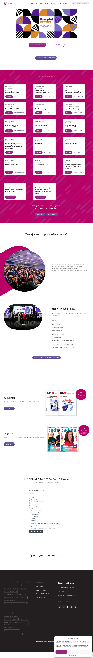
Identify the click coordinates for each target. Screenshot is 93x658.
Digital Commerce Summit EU (11, 619)
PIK (27, 603)
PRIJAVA (37, 44)
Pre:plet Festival (15, 588)
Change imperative (8, 637)
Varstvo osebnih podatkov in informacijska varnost (15, 597)
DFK (20, 582)
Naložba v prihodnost (35, 654)
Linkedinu (60, 555)
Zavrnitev (73, 652)
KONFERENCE (52, 214)
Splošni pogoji (52, 641)
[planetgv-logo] (10, 3)
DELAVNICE (40, 214)
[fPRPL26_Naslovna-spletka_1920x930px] (46, 23)
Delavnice (39, 586)
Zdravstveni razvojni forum (10, 594)
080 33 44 (61, 591)
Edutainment (7, 585)
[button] (90, 638)
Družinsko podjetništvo (13, 606)
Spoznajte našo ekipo (59, 274)
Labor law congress (17, 613)
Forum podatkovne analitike (10, 591)
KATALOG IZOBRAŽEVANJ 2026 (46, 57)
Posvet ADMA (7, 588)
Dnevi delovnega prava (9, 600)
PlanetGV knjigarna (8, 627)
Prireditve (39, 583)
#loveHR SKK (25, 582)
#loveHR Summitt (24, 606)
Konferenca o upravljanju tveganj (11, 630)
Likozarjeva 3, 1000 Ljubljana (66, 595)
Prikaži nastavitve (85, 652)
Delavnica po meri (42, 590)
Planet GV (6, 582)
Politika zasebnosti (72, 655)
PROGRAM (56, 45)
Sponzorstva (40, 597)
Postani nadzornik (21, 610)
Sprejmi (61, 652)
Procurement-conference (10, 610)
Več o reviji (9, 408)
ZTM (5, 606)
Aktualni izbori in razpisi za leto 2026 (46, 357)
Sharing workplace (43, 593)
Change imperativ (24, 619)
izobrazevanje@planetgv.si (66, 587)
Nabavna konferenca (16, 585)
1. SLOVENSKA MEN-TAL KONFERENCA (13, 633)
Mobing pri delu (7, 613)
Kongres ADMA (13, 582)
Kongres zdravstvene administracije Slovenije (14, 603)
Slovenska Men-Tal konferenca (11, 616)
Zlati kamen (23, 588)
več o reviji (9, 444)
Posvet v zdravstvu (22, 594)
